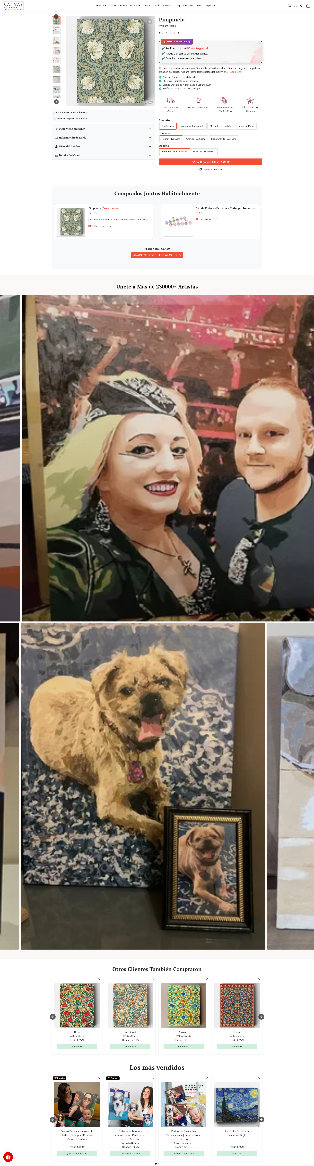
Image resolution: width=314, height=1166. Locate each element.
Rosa (77, 1032)
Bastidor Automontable (192, 126)
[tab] (156, 1164)
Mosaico (183, 1032)
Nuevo (147, 5)
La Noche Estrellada (237, 1131)
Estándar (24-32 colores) (175, 151)
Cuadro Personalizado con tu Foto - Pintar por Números (77, 1133)
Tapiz (237, 1032)
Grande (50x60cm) (195, 138)
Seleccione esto (101, 226)
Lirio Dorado (130, 1032)
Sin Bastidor (168, 126)
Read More (234, 72)
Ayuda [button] (209, 5)
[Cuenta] (295, 5)
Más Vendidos (163, 5)
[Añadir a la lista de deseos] (99, 978)
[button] (289, 5)
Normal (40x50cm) (171, 138)
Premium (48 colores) (204, 151)
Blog (199, 5)
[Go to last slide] (56, 16)
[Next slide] (56, 101)
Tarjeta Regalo (184, 5)
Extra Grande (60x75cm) (223, 138)
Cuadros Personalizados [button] (124, 5)
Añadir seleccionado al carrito (157, 255)
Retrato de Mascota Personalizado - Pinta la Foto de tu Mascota (130, 1135)
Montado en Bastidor (221, 126)
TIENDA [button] (99, 5)
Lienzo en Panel (246, 126)
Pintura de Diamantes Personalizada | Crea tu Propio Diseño (183, 1135)
